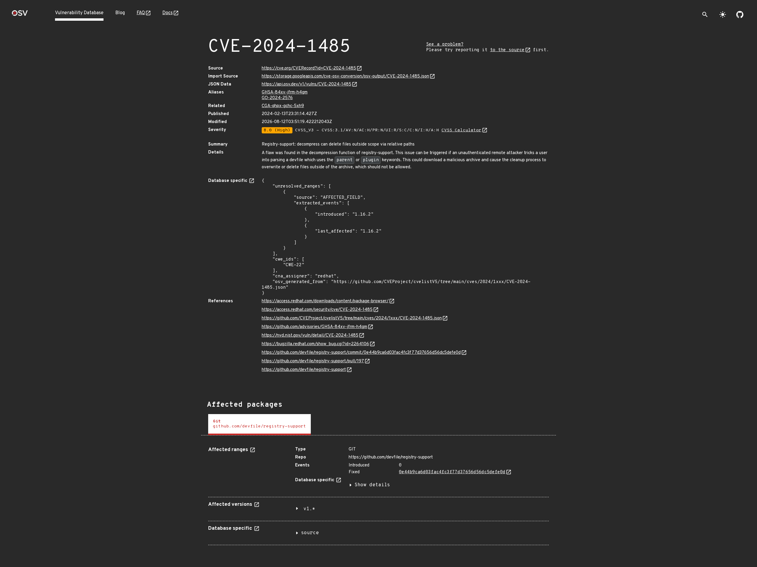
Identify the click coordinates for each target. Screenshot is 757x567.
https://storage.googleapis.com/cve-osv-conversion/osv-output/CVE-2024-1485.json (345, 76)
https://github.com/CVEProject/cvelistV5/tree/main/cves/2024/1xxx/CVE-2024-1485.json (352, 318)
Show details (372, 485)
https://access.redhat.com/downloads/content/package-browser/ (325, 301)
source (310, 533)
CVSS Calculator (461, 130)
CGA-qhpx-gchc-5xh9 (283, 106)
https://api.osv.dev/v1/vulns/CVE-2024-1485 (306, 84)
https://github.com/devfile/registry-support (304, 370)
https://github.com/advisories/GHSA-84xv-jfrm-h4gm (314, 327)
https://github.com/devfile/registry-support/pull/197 (313, 361)
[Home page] (20, 14)
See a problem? (444, 44)
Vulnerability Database (79, 13)
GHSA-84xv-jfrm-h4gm (285, 92)
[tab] (259, 424)
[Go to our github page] (739, 14)
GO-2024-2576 (277, 98)
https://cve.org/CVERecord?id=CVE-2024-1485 (309, 68)
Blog (120, 13)
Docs (167, 13)
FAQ (141, 13)
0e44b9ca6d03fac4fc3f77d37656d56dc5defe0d (452, 472)
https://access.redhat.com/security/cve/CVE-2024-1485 (317, 310)
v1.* (309, 509)
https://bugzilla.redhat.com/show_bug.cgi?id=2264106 (315, 344)
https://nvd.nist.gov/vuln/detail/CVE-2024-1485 (310, 335)
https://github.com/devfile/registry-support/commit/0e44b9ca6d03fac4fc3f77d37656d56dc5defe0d (361, 353)
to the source (507, 50)
